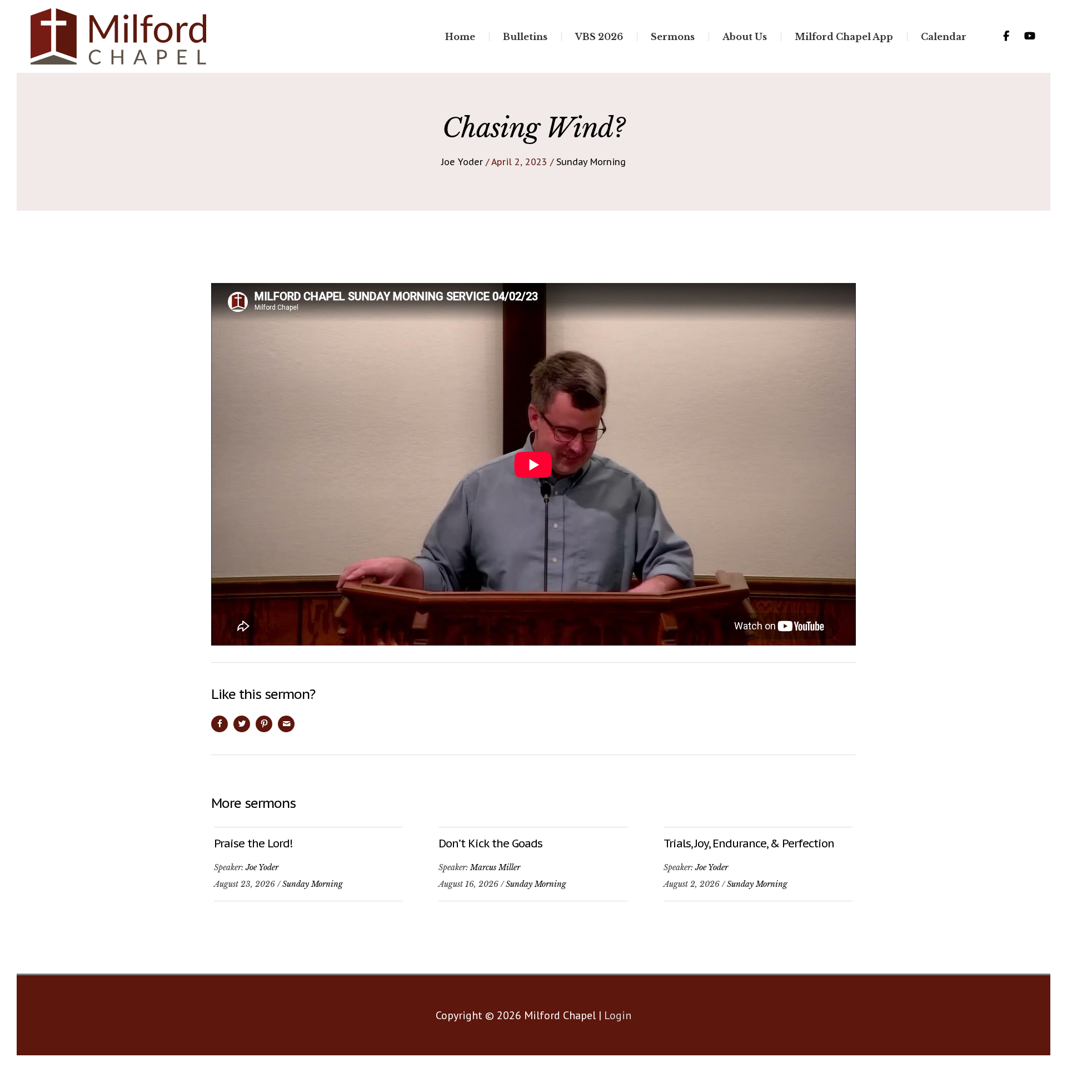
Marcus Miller (495, 867)
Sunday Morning (591, 161)
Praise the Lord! (253, 843)
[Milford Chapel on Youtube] (1030, 36)
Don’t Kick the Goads (490, 843)
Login (617, 1015)
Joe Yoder (462, 161)
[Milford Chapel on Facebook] (1006, 36)
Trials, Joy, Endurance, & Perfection (749, 843)
